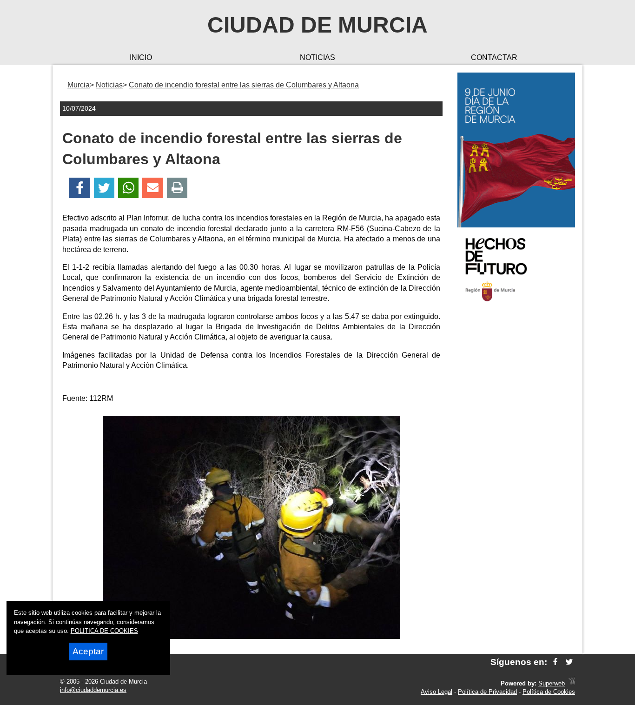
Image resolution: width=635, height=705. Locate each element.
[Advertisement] (516, 457)
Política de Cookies (549, 691)
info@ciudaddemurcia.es (93, 689)
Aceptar (88, 651)
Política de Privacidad (487, 691)
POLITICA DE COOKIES (104, 630)
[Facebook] (79, 188)
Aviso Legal (436, 691)
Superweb (551, 683)
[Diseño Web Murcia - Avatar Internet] (572, 683)
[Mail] (152, 188)
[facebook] (555, 662)
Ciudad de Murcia (317, 25)
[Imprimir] (177, 188)
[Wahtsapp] (128, 188)
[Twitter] (104, 188)
